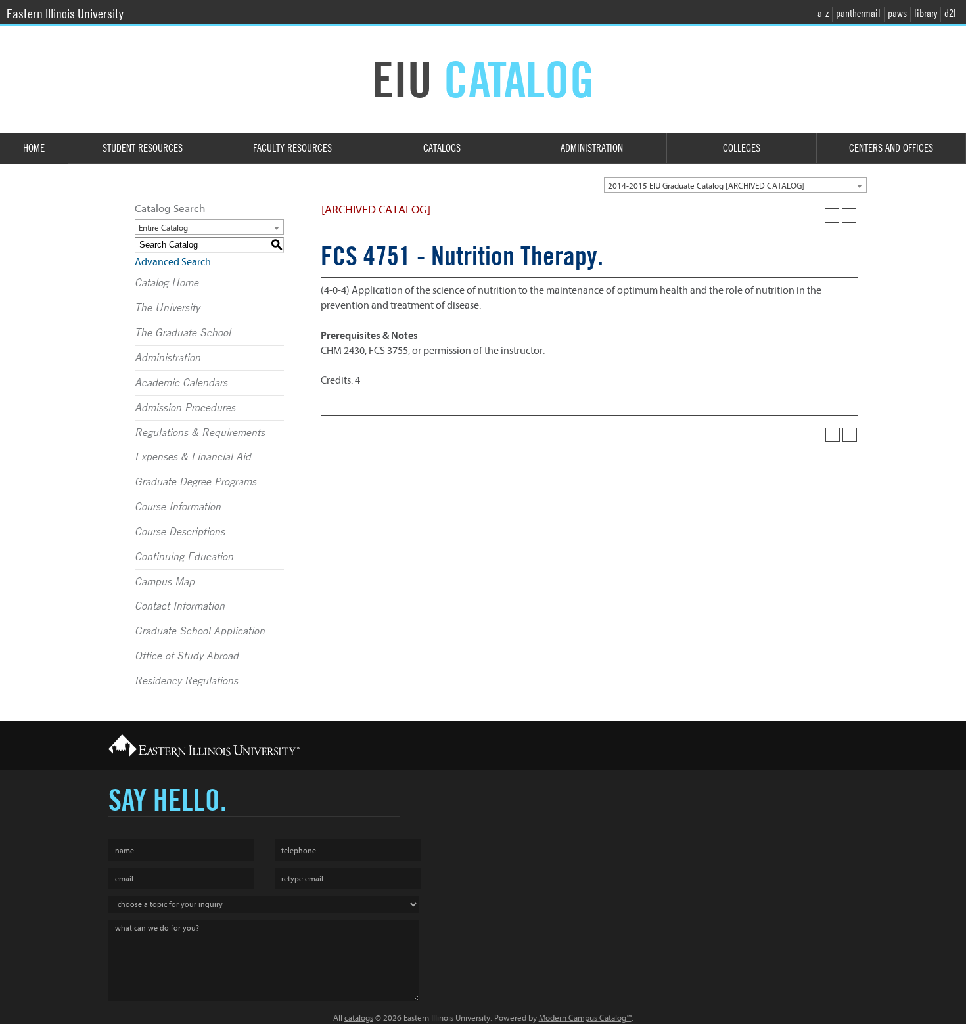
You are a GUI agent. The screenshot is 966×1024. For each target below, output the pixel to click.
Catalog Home (166, 283)
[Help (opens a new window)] (849, 215)
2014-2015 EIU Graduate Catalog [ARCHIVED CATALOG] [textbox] (706, 185)
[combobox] (735, 185)
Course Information (178, 507)
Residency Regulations (186, 681)
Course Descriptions (180, 532)
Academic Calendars (181, 383)
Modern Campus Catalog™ (585, 1018)
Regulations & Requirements (200, 432)
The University (167, 308)
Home (34, 148)
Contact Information (180, 606)
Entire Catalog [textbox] (163, 228)
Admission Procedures (185, 407)
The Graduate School (183, 333)
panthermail (858, 13)
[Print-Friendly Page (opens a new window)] (832, 215)
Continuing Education (184, 557)
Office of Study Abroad (187, 656)
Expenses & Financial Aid (193, 457)
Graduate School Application (200, 631)
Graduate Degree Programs (195, 482)
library (925, 13)
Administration (592, 148)
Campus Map (165, 582)
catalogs (358, 1018)
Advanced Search (173, 262)
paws (897, 13)
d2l (950, 13)
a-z (823, 13)
